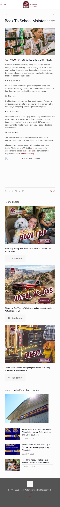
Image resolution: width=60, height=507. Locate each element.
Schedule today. (28, 153)
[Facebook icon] (30, 496)
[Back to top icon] (30, 484)
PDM (30, 493)
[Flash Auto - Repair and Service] (30, 4)
